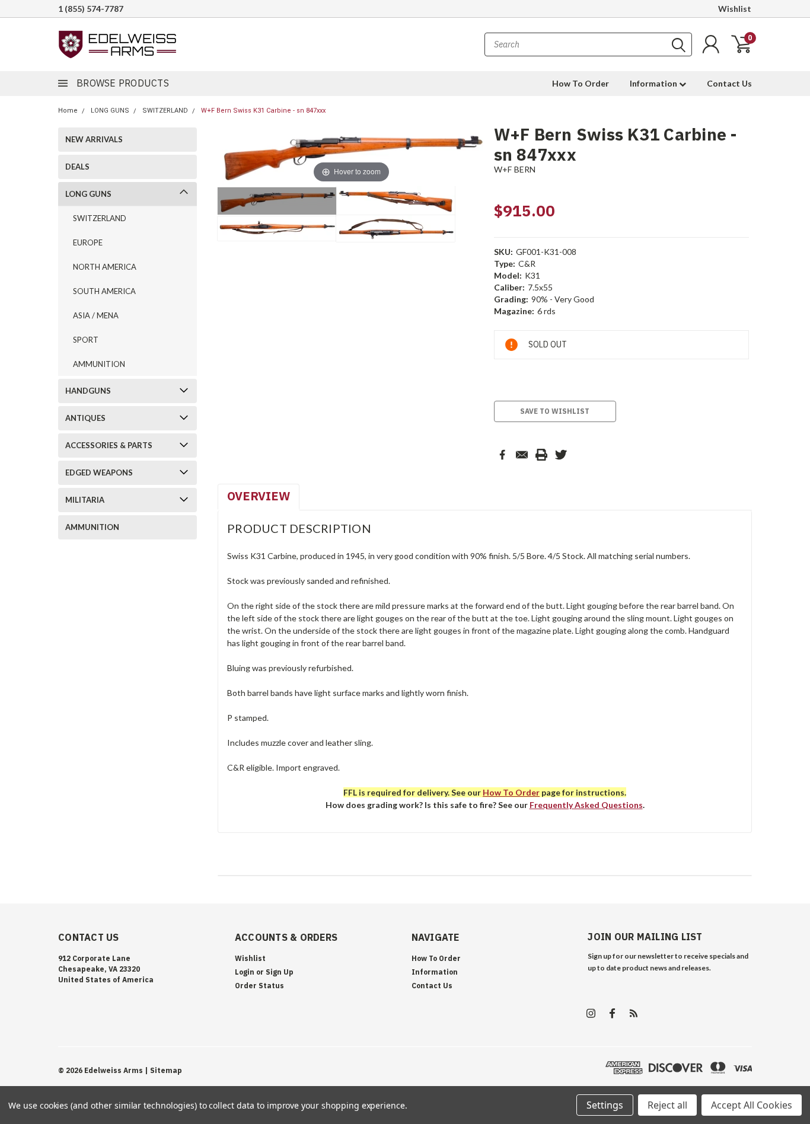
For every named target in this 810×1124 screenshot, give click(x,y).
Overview (258, 496)
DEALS (77, 166)
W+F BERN (515, 169)
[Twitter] (561, 455)
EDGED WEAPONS (99, 472)
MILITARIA (84, 499)
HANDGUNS (88, 390)
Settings (604, 1105)
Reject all (667, 1105)
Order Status (259, 985)
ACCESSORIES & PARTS (108, 445)
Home (68, 110)
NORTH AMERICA (104, 267)
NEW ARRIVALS (94, 139)
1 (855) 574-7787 (90, 9)
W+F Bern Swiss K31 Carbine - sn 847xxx (263, 110)
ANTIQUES (85, 418)
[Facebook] (502, 455)
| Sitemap (163, 1070)
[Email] (522, 455)
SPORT (85, 339)
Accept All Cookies (751, 1105)
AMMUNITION (99, 364)
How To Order (580, 83)
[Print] (541, 455)
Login (244, 971)
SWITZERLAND (165, 110)
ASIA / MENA (96, 315)
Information (654, 83)
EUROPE (88, 242)
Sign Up (280, 971)
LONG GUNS (110, 110)
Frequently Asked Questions (586, 805)
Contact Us (729, 83)
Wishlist (734, 9)
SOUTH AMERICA (104, 291)
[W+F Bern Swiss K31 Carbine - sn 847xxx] (277, 201)
